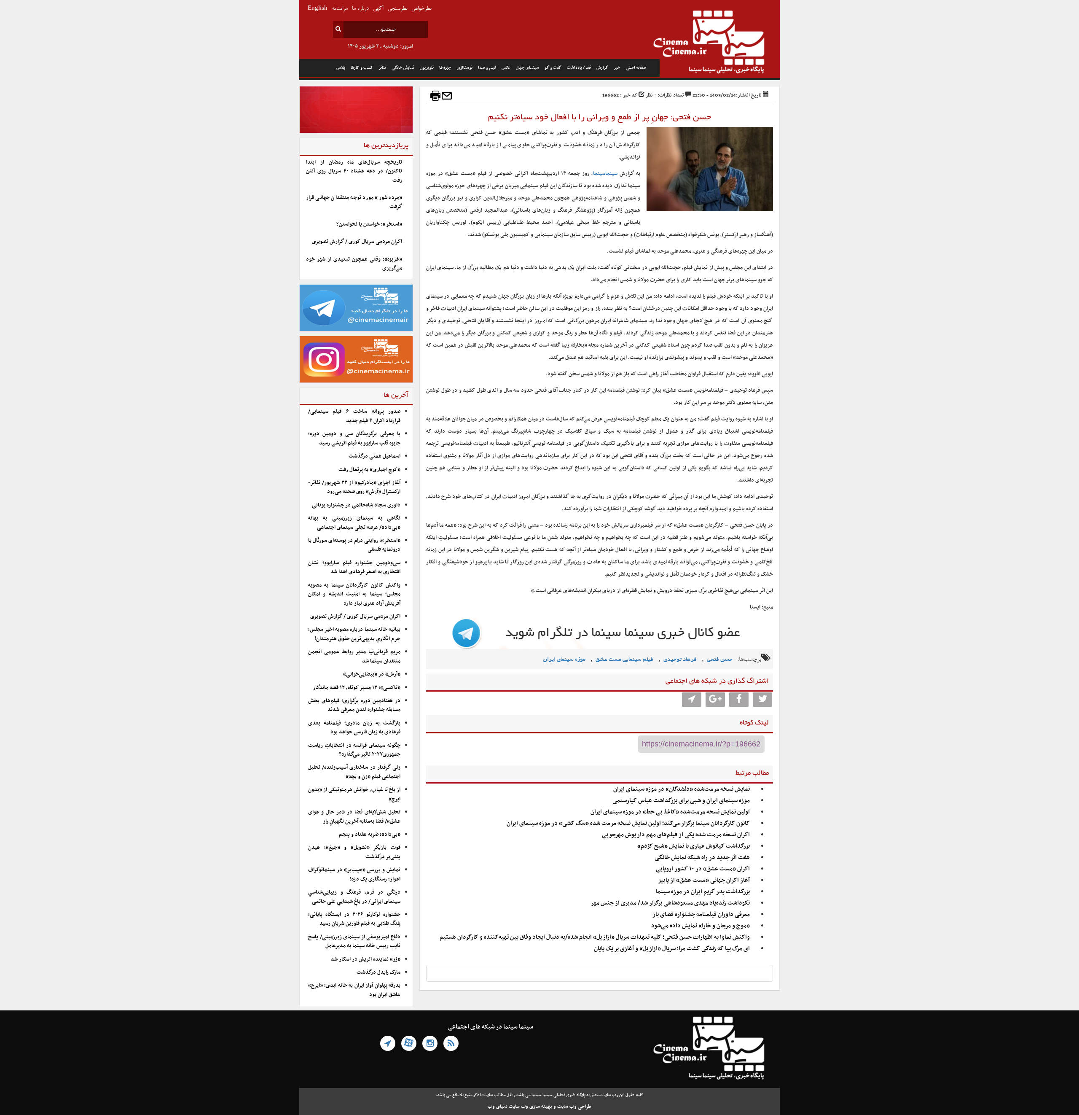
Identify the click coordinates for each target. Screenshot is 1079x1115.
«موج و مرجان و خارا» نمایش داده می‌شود (700, 926)
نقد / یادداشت (579, 67)
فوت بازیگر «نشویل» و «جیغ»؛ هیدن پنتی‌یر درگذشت (354, 852)
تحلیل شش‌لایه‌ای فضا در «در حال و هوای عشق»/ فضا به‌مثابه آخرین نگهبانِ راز (354, 817)
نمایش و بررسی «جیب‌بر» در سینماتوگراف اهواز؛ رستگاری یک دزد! (354, 874)
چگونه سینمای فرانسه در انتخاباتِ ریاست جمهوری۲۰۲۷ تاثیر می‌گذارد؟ (354, 750)
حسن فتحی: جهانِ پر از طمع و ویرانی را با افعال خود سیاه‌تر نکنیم (599, 117)
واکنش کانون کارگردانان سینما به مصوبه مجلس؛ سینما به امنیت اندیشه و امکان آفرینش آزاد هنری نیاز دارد (354, 594)
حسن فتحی (720, 660)
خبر (617, 67)
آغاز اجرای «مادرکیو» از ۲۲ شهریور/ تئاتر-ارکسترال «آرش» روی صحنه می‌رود (354, 487)
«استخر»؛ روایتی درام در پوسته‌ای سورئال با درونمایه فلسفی (354, 545)
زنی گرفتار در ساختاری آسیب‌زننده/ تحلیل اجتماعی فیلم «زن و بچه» (354, 772)
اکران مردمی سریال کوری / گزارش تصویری (357, 241)
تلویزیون (427, 67)
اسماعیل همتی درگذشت (374, 456)
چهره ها (445, 67)
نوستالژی (464, 67)
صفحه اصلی (636, 67)
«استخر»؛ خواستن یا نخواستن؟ (369, 224)
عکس (506, 67)
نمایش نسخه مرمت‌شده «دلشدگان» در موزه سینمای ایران (681, 789)
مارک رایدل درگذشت (378, 972)
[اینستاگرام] (430, 1043)
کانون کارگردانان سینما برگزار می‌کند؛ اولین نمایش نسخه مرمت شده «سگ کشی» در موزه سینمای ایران (628, 823)
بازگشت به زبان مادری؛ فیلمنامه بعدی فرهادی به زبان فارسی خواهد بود (354, 728)
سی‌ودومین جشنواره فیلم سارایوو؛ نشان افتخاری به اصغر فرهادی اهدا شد (354, 567)
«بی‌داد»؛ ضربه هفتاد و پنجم (369, 834)
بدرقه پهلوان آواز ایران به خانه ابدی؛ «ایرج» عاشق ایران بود (354, 990)
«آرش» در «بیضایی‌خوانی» (371, 674)
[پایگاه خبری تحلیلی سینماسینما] (719, 43)
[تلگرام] (387, 1043)
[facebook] (739, 699)
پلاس (340, 67)
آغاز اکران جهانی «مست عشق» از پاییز (704, 880)
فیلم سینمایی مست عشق (624, 660)
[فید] (451, 1043)
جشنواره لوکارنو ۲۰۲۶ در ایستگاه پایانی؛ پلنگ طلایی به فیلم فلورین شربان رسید (354, 919)
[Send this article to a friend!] (447, 96)
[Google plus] (715, 699)
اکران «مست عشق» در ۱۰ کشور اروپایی (703, 869)
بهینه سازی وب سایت (530, 1106)
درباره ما (360, 8)
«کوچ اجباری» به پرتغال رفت (369, 469)
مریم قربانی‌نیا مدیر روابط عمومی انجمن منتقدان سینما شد (354, 656)
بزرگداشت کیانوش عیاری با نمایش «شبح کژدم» (693, 846)
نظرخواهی (421, 8)
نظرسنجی (397, 8)
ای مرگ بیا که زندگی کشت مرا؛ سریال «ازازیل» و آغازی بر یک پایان (671, 948)
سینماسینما (605, 173)
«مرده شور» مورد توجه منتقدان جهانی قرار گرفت (354, 202)
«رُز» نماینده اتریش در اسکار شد (365, 959)
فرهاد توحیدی (680, 660)
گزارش (602, 67)
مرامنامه (340, 8)
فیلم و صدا (487, 67)
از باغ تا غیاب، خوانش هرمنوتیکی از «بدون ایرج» (354, 794)
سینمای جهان (527, 67)
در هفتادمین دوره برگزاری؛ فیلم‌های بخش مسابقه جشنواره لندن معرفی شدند (354, 705)
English (317, 8)
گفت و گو (553, 67)
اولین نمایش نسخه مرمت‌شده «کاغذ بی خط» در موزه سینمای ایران (670, 812)
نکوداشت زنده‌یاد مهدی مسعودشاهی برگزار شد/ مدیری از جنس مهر (670, 903)
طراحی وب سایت (574, 1106)
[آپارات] (408, 1043)
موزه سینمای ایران (564, 660)
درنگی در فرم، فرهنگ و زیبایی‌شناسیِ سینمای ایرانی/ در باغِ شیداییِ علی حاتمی (354, 897)
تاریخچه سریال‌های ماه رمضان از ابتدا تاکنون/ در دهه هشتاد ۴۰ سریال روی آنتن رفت (354, 171)
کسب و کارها (362, 67)
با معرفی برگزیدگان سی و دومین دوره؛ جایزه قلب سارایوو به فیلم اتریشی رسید (354, 438)
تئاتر (382, 67)
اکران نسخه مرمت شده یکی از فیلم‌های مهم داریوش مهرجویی (676, 835)
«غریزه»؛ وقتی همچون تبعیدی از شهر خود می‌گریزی (354, 264)
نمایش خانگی (403, 67)
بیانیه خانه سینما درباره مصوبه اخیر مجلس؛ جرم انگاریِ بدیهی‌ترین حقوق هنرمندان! (354, 634)
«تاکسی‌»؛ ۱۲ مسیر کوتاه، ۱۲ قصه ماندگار (356, 687)
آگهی (378, 8)
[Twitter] (762, 699)
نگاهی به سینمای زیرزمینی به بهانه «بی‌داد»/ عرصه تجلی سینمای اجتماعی (354, 523)
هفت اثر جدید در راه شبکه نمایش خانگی (702, 857)
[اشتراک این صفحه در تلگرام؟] (691, 699)
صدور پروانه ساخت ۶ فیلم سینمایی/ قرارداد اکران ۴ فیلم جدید (354, 416)
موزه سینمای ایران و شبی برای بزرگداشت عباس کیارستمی (681, 800)
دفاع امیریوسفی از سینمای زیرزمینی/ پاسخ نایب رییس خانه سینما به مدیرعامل (354, 941)
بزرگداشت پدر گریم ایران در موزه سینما (703, 891)
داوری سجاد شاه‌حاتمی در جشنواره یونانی (356, 505)
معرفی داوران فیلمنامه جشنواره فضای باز (701, 914)
